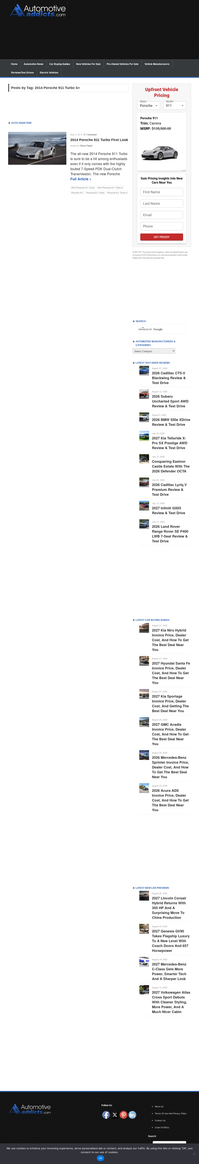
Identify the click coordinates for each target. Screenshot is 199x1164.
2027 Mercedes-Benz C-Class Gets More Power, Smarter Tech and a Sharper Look (169, 971)
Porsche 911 (77, 192)
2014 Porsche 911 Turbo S (110, 187)
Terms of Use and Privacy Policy (171, 1113)
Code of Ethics (162, 1127)
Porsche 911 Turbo (95, 192)
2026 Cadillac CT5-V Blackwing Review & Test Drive (169, 377)
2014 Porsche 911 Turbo (83, 187)
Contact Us (160, 1120)
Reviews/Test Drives (22, 72)
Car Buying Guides (59, 64)
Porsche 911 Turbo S (117, 192)
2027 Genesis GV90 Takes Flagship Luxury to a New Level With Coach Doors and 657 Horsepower (171, 941)
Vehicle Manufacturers (157, 64)
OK (100, 1158)
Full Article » (80, 178)
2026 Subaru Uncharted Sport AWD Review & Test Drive (170, 401)
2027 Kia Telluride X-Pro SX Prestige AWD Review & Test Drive (169, 443)
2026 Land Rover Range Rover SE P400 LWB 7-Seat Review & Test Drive (170, 534)
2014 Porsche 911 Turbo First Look (99, 140)
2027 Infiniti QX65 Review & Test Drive (168, 510)
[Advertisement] (130, 32)
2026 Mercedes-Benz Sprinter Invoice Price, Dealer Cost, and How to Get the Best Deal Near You (170, 767)
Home (14, 64)
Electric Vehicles (49, 72)
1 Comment (91, 134)
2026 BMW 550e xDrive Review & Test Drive (171, 422)
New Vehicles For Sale (88, 64)
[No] (194, 1154)
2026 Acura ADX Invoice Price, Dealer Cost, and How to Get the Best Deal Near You (170, 800)
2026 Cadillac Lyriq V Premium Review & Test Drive (169, 489)
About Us (159, 1106)
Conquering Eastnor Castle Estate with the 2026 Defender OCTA (171, 466)
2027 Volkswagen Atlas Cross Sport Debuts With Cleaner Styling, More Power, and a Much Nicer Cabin (171, 1002)
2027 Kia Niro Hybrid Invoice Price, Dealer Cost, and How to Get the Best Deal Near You (170, 640)
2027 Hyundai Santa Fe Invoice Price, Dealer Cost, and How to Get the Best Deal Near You (171, 673)
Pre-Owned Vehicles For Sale (123, 64)
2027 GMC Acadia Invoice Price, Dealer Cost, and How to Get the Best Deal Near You (170, 734)
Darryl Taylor (86, 145)
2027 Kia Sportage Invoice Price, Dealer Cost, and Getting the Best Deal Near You (170, 703)
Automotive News (33, 64)
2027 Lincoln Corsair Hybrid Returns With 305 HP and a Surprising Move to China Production (169, 908)
